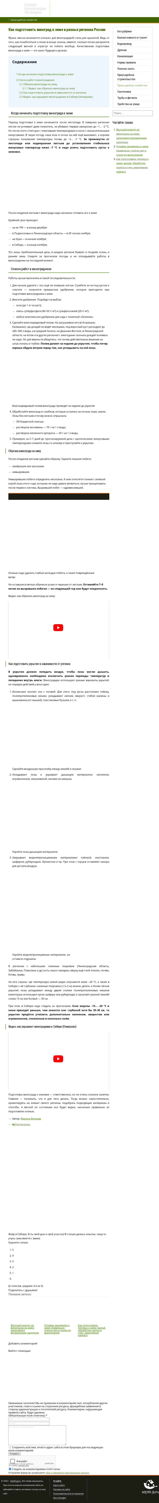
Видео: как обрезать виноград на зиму (48, 88)
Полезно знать (125, 68)
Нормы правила (126, 62)
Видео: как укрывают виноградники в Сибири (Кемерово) (56, 96)
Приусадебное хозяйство (23, 19)
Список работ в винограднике (35, 80)
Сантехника (124, 91)
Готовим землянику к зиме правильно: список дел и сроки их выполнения (132, 151)
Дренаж (59, 8)
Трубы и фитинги (127, 97)
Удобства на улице (128, 104)
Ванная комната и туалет (132, 37)
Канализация (125, 56)
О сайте (57, 1481)
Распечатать (22, 1124)
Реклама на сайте (61, 1489)
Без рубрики (124, 31)
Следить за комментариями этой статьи (36, 1469)
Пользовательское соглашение (68, 1493)
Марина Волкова (31, 1118)
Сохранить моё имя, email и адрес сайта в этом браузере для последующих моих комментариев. (55, 1449)
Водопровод (74, 8)
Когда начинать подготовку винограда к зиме (45, 74)
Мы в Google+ (59, 1498)
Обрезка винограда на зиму (38, 84)
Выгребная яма (106, 8)
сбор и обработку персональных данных (67, 1472)
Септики (89, 8)
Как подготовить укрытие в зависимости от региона (52, 92)
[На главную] (11, 9)
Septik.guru (15, 1481)
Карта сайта (59, 1485)
